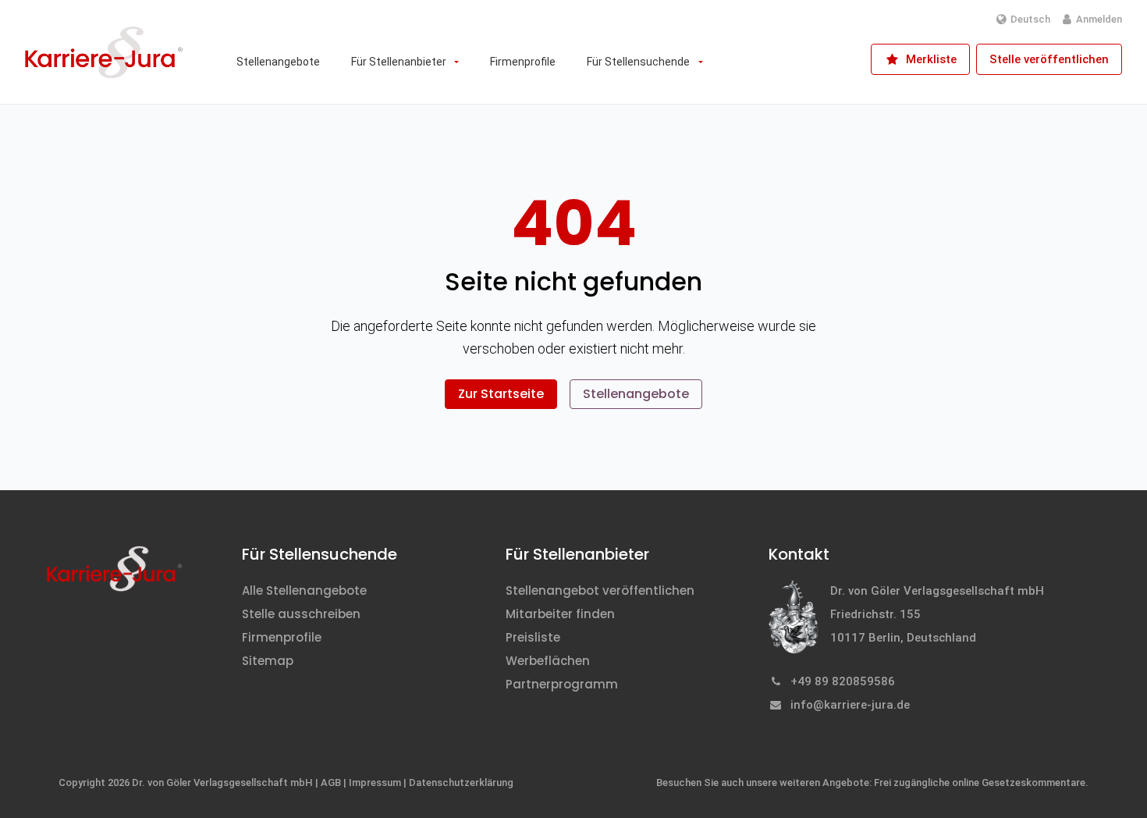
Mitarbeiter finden (560, 614)
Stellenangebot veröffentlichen (600, 590)
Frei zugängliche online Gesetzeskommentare (979, 782)
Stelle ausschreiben (301, 614)
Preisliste (533, 637)
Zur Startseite (501, 394)
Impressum (375, 782)
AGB (331, 782)
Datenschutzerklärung (461, 782)
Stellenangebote (636, 394)
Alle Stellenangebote (304, 590)
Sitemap (267, 661)
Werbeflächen (548, 661)
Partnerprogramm (562, 684)
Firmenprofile (281, 637)
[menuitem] (278, 62)
